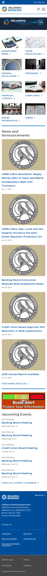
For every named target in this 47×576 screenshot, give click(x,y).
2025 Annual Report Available (20, 374)
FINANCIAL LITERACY (8, 97)
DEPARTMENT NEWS (9, 52)
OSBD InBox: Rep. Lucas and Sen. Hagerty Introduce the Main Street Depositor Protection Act (23, 233)
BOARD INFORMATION (9, 119)
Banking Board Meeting (17, 422)
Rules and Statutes (9, 539)
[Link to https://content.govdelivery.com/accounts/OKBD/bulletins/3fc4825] (23, 261)
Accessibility (7, 565)
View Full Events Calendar (19, 483)
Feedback (27, 565)
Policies (27, 560)
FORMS (29, 118)
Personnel (27, 534)
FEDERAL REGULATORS (9, 74)
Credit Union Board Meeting (20, 448)
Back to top (39, 495)
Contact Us (7, 524)
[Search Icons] (38, 9)
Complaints (6, 534)
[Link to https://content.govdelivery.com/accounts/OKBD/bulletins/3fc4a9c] (23, 308)
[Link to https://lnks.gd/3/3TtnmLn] (23, 155)
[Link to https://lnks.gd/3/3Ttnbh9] (23, 210)
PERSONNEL (32, 73)
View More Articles (14, 384)
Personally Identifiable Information (11, 544)
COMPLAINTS (32, 96)
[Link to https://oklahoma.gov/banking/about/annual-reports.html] (23, 355)
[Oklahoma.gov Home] (3, 2)
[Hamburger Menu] (43, 9)
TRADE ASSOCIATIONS (33, 52)
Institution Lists (30, 539)
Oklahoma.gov (7, 560)
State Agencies (39, 2)
